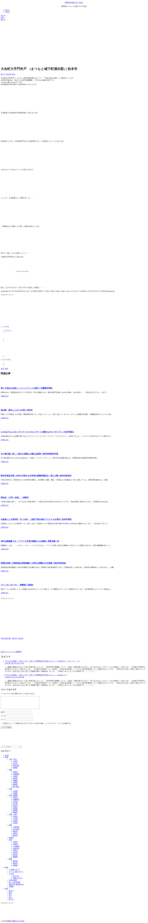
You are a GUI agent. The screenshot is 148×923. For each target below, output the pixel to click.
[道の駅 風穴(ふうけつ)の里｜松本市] (6, 406)
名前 (2, 712)
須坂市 (15, 852)
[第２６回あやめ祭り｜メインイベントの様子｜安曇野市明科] (6, 384)
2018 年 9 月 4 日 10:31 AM (14, 663)
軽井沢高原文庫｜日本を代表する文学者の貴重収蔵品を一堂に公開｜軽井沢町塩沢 (36, 476)
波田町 (15, 810)
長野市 (15, 850)
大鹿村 (15, 776)
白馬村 (15, 823)
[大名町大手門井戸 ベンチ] (17, 194)
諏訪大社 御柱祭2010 (16, 884)
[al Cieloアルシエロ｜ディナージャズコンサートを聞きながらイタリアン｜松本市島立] (6, 428)
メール (3, 716)
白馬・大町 (13, 814)
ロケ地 (11, 874)
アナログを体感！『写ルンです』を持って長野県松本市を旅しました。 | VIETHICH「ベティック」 (40, 661)
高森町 (15, 865)
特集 (6, 867)
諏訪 (10, 825)
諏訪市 (15, 835)
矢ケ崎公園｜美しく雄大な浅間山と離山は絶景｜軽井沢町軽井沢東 (29, 454)
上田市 (15, 761)
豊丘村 (15, 863)
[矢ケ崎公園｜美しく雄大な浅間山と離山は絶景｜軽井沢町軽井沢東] (6, 449)
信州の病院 (13, 880)
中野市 (15, 842)
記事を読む (5, 396)
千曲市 (15, 844)
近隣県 (11, 886)
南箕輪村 (16, 774)
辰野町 (15, 782)
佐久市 (15, 763)
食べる (11, 899)
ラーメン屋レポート (16, 871)
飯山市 (15, 855)
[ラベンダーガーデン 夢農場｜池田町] (6, 581)
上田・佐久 (13, 759)
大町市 (15, 816)
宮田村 (15, 778)
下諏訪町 (16, 827)
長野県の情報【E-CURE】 (74, 2)
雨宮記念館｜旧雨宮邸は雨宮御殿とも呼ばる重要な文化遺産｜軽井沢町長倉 (33, 563)
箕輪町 (15, 780)
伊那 (10, 770)
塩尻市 (15, 797)
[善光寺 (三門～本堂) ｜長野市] (6, 493)
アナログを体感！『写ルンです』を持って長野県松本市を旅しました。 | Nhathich (34, 675)
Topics (7, 755)
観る (13, 74)
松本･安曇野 (13, 795)
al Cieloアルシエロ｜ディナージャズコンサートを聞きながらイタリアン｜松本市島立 (37, 432)
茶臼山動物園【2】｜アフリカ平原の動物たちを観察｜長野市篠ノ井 (30, 541)
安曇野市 (16, 799)
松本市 (8, 74)
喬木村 (15, 861)
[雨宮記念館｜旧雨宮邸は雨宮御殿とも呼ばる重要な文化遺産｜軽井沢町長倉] (6, 559)
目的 (6, 888)
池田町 (15, 808)
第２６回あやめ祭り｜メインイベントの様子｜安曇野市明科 (26, 388)
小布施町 (16, 846)
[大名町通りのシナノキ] (17, 223)
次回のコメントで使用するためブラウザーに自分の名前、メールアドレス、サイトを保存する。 (37, 723)
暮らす (3, 74)
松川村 (15, 804)
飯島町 (15, 785)
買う (10, 895)
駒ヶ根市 (16, 787)
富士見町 (16, 829)
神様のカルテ (18, 878)
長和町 (15, 768)
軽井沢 (11, 838)
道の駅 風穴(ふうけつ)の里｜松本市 (17, 410)
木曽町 (15, 793)
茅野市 (15, 833)
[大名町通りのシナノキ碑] (17, 251)
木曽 (10, 789)
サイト (3, 719)
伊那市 (15, 772)
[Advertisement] (61, 35)
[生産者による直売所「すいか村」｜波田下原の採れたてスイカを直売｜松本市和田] (6, 515)
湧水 (6, 368)
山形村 (15, 801)
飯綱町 (15, 857)
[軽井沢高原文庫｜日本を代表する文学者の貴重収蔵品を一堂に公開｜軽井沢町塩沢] (6, 471)
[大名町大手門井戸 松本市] (17, 166)
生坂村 (15, 821)
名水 (2, 368)
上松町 (15, 791)
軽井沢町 (16, 765)
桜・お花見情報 (14, 882)
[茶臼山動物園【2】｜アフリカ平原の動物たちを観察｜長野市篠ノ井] (6, 537)
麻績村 (15, 812)
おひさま (16, 876)
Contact (7, 12)
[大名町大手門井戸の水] (17, 109)
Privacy (7, 10)
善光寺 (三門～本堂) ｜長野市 (15, 497)
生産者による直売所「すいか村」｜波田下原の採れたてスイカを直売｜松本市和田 (36, 519)
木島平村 (16, 848)
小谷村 (15, 818)
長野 (10, 840)
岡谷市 (15, 831)
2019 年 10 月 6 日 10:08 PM (14, 677)
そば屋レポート (14, 869)
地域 (6, 757)
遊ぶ (10, 897)
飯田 (10, 859)
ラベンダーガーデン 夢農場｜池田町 (17, 585)
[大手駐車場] (17, 137)
